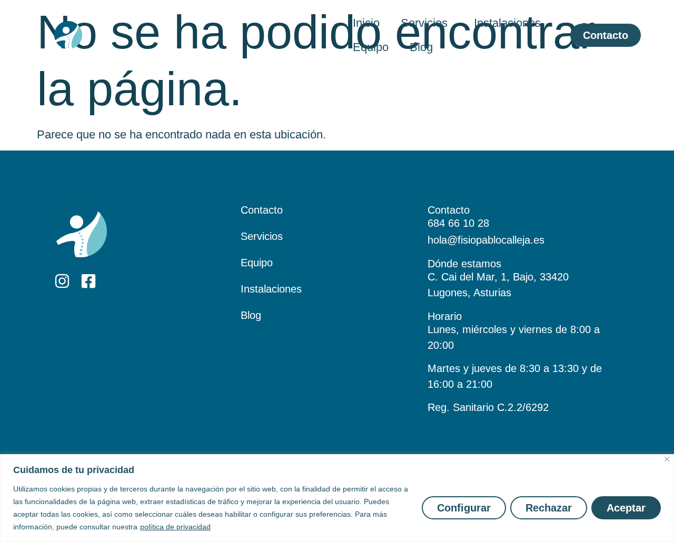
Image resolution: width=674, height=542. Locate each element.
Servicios (424, 22)
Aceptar (626, 508)
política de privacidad (175, 527)
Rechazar (549, 508)
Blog (421, 47)
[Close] (667, 459)
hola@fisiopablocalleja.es (486, 240)
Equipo (371, 47)
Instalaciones (507, 22)
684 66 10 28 (458, 223)
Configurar (464, 508)
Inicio (366, 22)
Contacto (262, 210)
